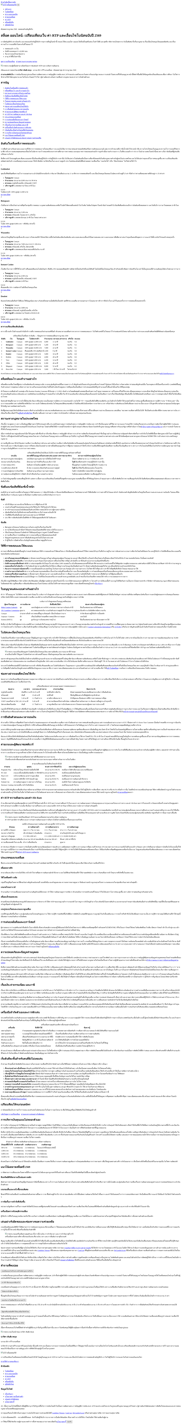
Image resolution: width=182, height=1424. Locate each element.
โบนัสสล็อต (9, 12)
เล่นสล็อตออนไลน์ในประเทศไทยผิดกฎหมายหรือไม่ (17, 1271)
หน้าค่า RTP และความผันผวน (28, 852)
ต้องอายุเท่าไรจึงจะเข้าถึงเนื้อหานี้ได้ (13, 1323)
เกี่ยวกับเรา (99, 583)
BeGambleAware (120, 1250)
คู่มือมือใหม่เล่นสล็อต (19, 1099)
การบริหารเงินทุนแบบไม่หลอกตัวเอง (18, 133)
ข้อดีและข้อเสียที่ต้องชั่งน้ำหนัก (16, 96)
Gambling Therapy (43, 1250)
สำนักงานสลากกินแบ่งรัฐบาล (151, 427)
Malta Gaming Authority (9, 607)
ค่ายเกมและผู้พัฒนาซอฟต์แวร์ (16, 112)
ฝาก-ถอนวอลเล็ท (11, 14)
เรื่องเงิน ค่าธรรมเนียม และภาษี (16, 125)
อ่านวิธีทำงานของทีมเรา (10, 1361)
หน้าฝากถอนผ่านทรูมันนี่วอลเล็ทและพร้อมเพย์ (140, 711)
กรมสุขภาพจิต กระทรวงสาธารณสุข (77, 1248)
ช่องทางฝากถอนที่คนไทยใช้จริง (16, 106)
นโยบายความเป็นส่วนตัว (14, 1396)
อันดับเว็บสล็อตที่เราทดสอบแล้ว (16, 88)
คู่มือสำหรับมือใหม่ (25, 413)
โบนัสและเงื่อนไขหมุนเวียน (15, 104)
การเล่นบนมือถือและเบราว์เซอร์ (16, 119)
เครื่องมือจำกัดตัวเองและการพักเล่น (18, 127)
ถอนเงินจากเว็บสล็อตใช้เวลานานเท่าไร (13, 1300)
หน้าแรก (8, 9)
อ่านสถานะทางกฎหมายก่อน (26, 61)
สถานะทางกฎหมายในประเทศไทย (17, 93)
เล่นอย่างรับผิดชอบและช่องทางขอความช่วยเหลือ (23, 138)
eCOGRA (118, 627)
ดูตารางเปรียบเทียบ (8, 61)
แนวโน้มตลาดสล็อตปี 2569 (15, 135)
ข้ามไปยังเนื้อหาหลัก (8, 2)
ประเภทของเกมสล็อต (13, 117)
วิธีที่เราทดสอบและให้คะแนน (16, 98)
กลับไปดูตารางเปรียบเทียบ (10, 1114)
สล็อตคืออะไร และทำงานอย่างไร (17, 91)
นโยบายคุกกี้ (9, 1402)
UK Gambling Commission (10, 610)
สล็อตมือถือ (9, 22)
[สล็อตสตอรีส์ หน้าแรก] (9, 5)
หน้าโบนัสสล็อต (112, 668)
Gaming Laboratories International (99, 627)
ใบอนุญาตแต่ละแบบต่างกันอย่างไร (18, 101)
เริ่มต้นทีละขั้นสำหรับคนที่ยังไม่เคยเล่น (19, 130)
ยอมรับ (69, 1422)
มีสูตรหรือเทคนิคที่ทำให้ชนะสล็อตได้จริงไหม (15, 1311)
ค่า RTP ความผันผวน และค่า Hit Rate (18, 114)
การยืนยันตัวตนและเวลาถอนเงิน (17, 109)
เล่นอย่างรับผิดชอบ (67, 1260)
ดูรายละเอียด (5, 194)
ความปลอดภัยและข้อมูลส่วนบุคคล (18, 122)
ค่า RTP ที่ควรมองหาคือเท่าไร (11, 1282)
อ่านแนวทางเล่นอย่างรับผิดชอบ (32, 1114)
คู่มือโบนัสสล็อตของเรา (167, 373)
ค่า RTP (8, 20)
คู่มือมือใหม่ (9, 25)
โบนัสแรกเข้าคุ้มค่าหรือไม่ (10, 1291)
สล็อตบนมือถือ (54, 947)
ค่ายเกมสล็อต (10, 17)
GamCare (81, 1250)
